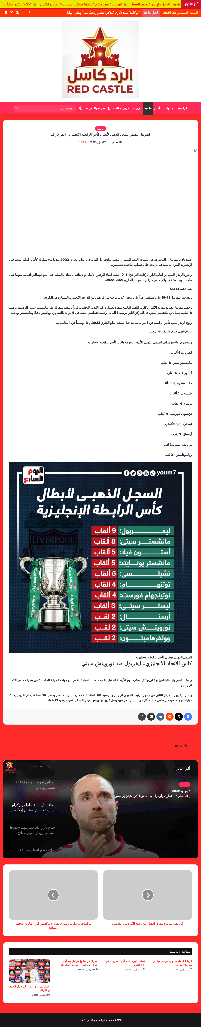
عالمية (148, 108)
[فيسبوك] (188, 717)
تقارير (127, 108)
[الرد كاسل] (100, 59)
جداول (169, 108)
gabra (115, 142)
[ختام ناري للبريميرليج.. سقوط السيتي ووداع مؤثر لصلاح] (100, 809)
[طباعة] (142, 717)
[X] (179, 717)
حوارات (137, 108)
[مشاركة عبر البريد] (151, 717)
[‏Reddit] (170, 717)
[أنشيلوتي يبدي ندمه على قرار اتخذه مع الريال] (29, 971)
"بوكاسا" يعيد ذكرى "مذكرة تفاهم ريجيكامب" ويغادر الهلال (125, 4)
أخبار (157, 108)
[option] (100, 809)
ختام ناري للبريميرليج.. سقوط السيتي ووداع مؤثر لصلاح (154, 796)
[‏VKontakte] (160, 717)
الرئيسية (182, 108)
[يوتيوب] (176, 746)
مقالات (117, 108)
